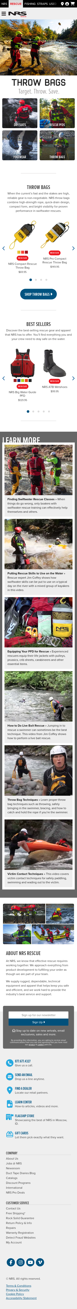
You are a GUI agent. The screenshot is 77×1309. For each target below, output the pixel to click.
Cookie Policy (15, 1294)
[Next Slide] (73, 248)
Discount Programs (18, 1183)
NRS (4, 4)
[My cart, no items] (72, 4)
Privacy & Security (17, 1290)
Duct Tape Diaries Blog (21, 1173)
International (14, 1188)
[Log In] (67, 4)
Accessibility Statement (21, 1298)
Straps (42, 4)
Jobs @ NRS (14, 1163)
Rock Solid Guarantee (20, 1218)
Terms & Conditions (18, 1286)
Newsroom (13, 1168)
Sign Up (37, 1022)
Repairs (11, 1228)
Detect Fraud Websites (21, 1237)
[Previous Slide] (4, 248)
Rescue (15, 4)
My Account (14, 1242)
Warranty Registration (20, 1233)
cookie (41, 1044)
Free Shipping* (15, 1213)
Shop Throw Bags (37, 294)
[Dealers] (62, 4)
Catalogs (11, 1178)
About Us (12, 1158)
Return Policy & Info (19, 1223)
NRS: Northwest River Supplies (17, 14)
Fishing (30, 4)
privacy (32, 1044)
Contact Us (13, 1208)
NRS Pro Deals (15, 1192)
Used (53, 4)
